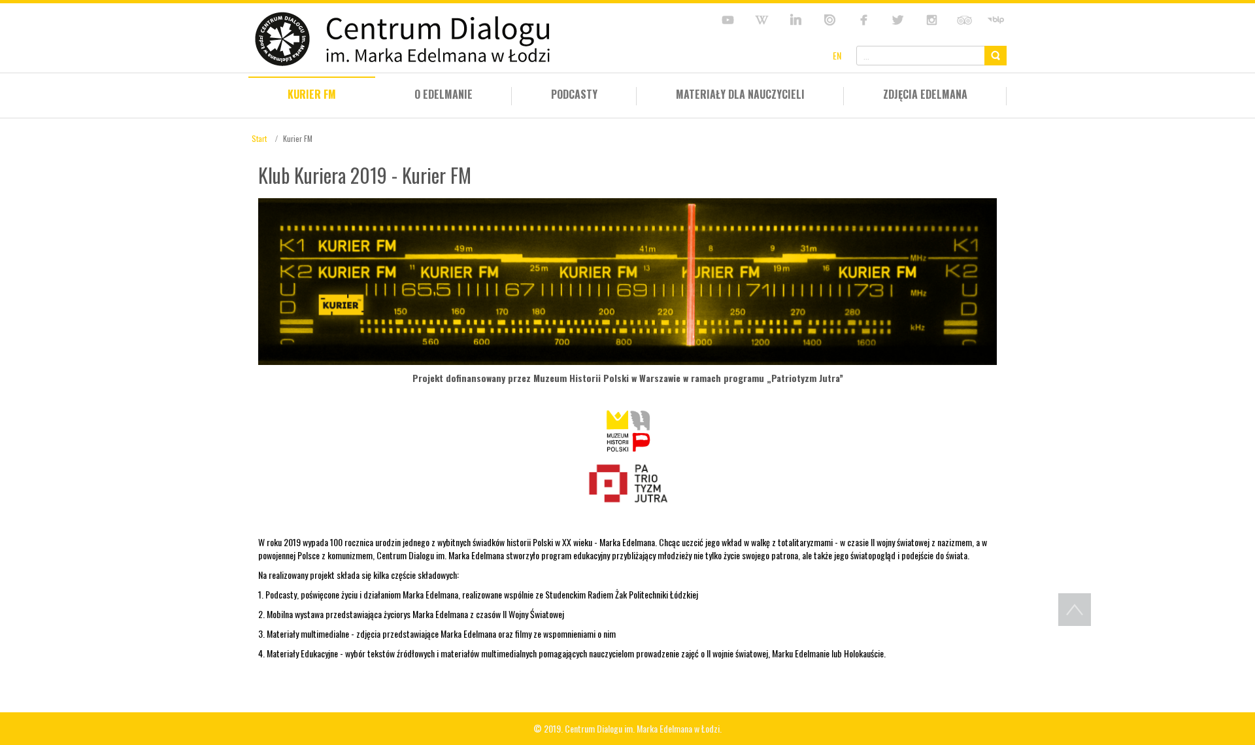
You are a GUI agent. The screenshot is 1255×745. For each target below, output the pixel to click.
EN (837, 55)
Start (259, 138)
